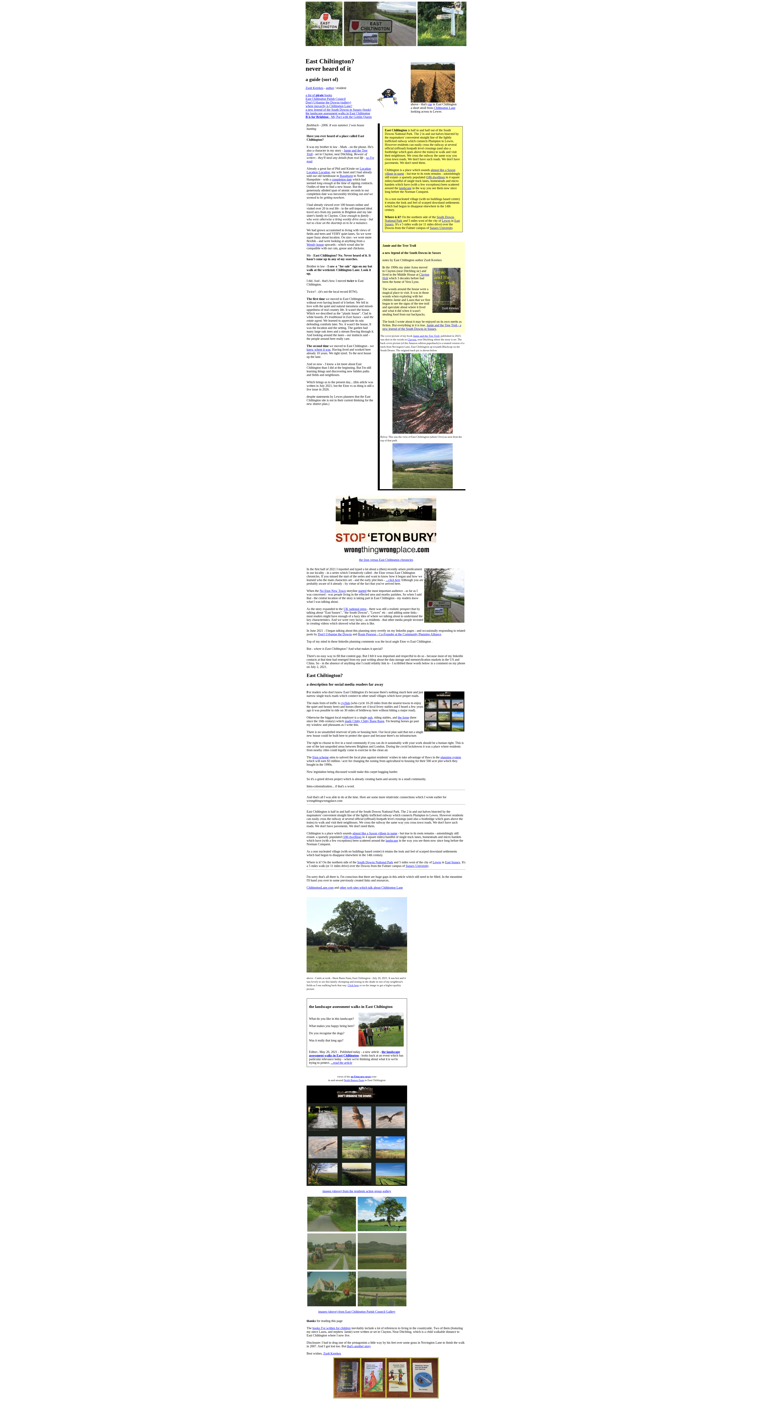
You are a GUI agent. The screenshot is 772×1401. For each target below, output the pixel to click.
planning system (450, 757)
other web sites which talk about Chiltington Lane (371, 887)
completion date (342, 179)
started (362, 591)
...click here (393, 580)
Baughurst (346, 176)
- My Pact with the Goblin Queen (339, 117)
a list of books (319, 95)
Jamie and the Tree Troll (426, 335)
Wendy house (315, 244)
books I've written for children (331, 1328)
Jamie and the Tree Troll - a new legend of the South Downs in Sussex (421, 327)
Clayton (412, 339)
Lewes (446, 220)
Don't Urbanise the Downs (335, 634)
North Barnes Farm (354, 1080)
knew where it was (319, 349)
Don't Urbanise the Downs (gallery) (328, 102)
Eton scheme (320, 757)
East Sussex (452, 862)
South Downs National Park (375, 862)
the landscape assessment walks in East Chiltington (338, 113)
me (430, 104)
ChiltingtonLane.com (320, 887)
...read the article (341, 1062)
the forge (403, 717)
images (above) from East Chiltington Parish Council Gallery (356, 1311)
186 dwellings (436, 177)
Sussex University (441, 228)
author (330, 88)
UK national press (355, 609)
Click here (353, 985)
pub (370, 717)
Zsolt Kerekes (314, 88)
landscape (405, 188)
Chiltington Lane (444, 108)
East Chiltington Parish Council (326, 99)
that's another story (359, 1346)
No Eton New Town (333, 591)
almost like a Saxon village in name (374, 833)
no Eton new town (361, 1076)
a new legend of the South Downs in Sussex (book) (338, 109)
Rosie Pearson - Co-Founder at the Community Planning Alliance (399, 634)
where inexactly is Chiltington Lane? (329, 106)
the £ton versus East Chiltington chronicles (386, 560)
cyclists (345, 703)
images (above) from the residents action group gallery (356, 1191)
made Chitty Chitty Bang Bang (364, 721)
